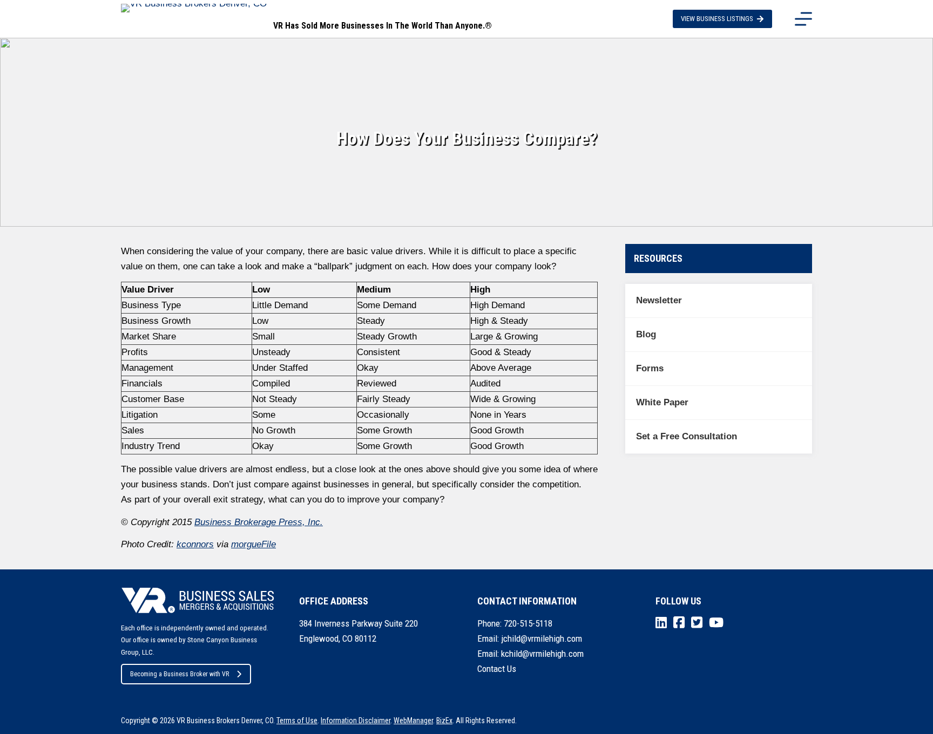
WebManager (413, 720)
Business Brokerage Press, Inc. (258, 522)
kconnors (195, 544)
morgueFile (253, 544)
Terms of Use (296, 720)
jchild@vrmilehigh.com (541, 638)
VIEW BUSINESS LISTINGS (717, 19)
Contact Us (496, 668)
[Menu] (803, 19)
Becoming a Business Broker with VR (179, 674)
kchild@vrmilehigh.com (542, 653)
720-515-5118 (528, 623)
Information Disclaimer (355, 720)
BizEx (444, 720)
